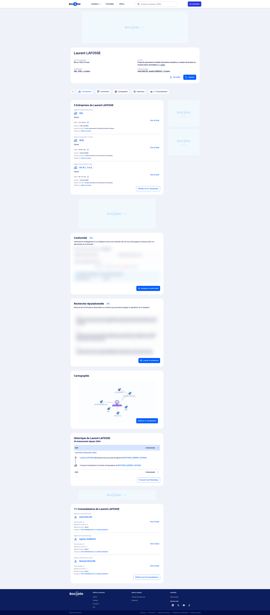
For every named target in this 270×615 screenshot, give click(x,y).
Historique (140, 92)
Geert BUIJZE (143, 71)
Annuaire (96, 604)
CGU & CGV (152, 612)
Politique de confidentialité (180, 612)
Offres (121, 4)
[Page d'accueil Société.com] (75, 4)
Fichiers (95, 600)
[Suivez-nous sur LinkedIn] (172, 605)
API (94, 607)
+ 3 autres (86, 71)
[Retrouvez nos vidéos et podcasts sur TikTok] (189, 605)
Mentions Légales (196, 612)
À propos (142, 612)
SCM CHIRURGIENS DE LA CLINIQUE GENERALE (94, 529)
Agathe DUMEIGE (155, 71)
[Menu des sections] (73, 92)
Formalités (110, 4)
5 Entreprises (86, 92)
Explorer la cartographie (147, 421)
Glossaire (135, 600)
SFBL (80, 71)
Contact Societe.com (138, 597)
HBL (75, 71)
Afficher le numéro (86, 131)
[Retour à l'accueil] (76, 593)
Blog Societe (174, 597)
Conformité (104, 92)
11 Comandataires (160, 92)
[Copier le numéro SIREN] (88, 122)
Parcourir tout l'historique (148, 480)
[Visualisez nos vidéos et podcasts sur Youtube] (183, 605)
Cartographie (123, 92)
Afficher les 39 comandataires (146, 577)
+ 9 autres (166, 71)
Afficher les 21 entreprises (148, 189)
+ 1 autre (161, 65)
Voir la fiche (154, 120)
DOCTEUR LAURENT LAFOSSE (135, 458)
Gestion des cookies (163, 612)
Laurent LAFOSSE (87, 458)
